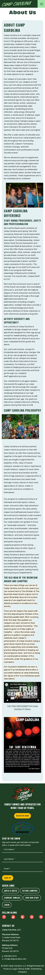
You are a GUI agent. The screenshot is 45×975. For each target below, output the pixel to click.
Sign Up (7, 877)
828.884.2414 (10, 956)
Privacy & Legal (10, 968)
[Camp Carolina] (16, 3)
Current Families (12, 897)
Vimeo (27, 709)
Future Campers (29, 890)
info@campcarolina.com (15, 959)
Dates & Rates (10, 890)
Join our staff (32, 897)
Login (6, 904)
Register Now (22, 815)
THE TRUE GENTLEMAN (17, 706)
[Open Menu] (41, 4)
